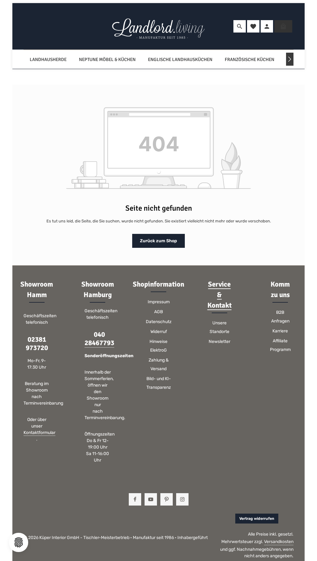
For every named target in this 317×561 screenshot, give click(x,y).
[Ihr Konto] (267, 26)
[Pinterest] (166, 499)
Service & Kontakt (219, 295)
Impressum (159, 302)
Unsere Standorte (219, 327)
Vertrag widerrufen (256, 518)
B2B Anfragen (280, 317)
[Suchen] (239, 26)
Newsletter (219, 341)
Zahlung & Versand (159, 364)
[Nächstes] (289, 59)
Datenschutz (159, 321)
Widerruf (158, 331)
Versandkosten (278, 541)
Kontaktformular (39, 432)
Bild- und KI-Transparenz (158, 383)
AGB (158, 311)
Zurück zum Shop (158, 240)
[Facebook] (135, 499)
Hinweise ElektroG (158, 346)
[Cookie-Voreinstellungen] (18, 542)
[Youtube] (151, 499)
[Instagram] (182, 499)
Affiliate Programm (280, 345)
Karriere (280, 331)
